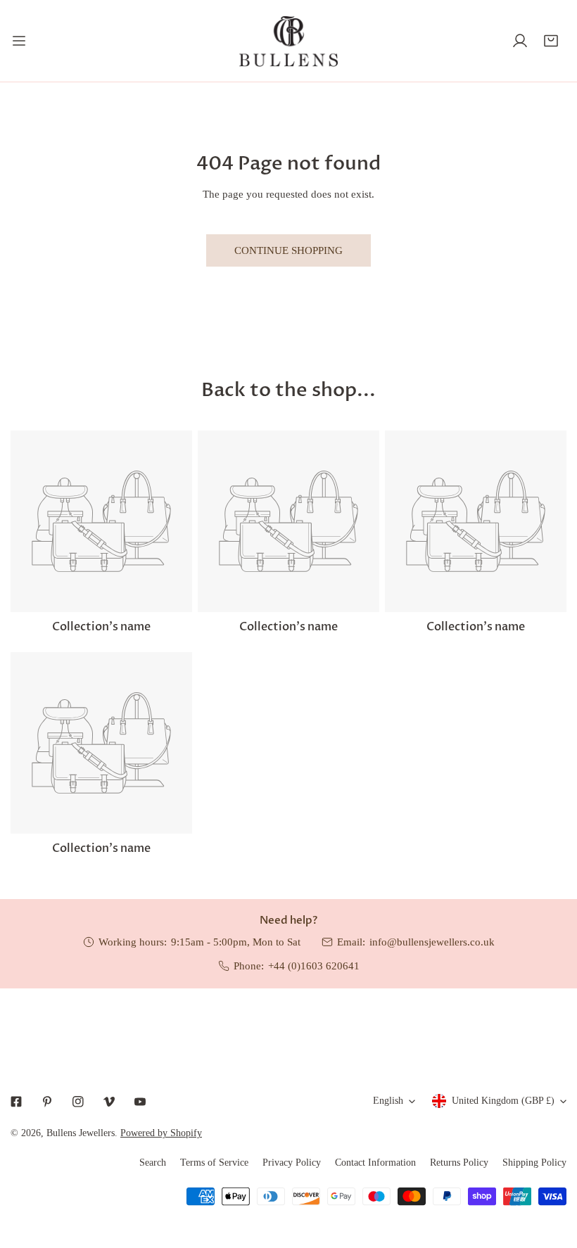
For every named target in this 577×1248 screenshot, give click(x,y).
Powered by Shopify (161, 1133)
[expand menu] (19, 40)
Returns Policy (459, 1162)
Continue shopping (288, 250)
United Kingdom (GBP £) (503, 1100)
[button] (550, 40)
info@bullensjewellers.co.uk (432, 942)
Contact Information (375, 1162)
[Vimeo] (109, 1101)
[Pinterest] (47, 1101)
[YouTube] (140, 1101)
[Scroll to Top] (552, 1173)
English (388, 1100)
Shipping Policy (534, 1162)
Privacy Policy (291, 1162)
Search (152, 1162)
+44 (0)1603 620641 (314, 966)
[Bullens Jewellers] (288, 41)
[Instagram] (78, 1101)
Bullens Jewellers (80, 1133)
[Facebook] (16, 1101)
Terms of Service (214, 1162)
